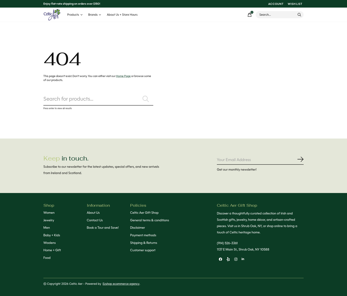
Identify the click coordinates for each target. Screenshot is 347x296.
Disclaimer (137, 227)
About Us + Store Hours (122, 15)
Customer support (142, 250)
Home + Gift (52, 250)
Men (46, 227)
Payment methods (143, 235)
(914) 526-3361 (227, 243)
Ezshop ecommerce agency (121, 284)
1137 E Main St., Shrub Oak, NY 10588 (243, 249)
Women (49, 212)
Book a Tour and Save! (103, 227)
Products (73, 15)
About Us (93, 212)
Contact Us (95, 220)
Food (47, 257)
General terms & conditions (149, 220)
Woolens (49, 242)
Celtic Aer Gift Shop (144, 212)
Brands (93, 15)
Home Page (123, 76)
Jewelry (48, 220)
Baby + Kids (51, 235)
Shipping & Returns (143, 242)
